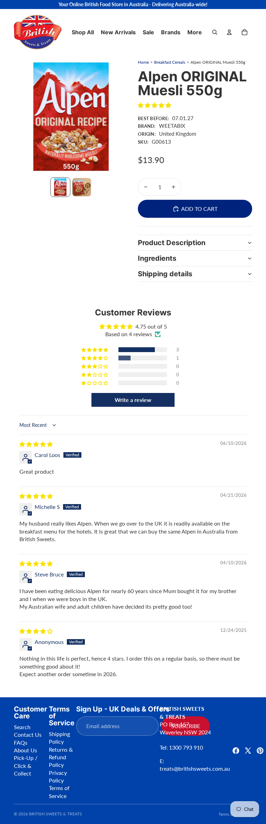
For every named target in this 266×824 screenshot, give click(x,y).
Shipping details (165, 274)
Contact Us (28, 734)
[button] (154, 105)
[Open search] (214, 32)
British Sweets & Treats (55, 813)
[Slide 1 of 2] (60, 187)
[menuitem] (194, 32)
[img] (36, 444)
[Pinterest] (260, 750)
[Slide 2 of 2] (81, 187)
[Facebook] (236, 750)
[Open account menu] (229, 32)
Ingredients (157, 258)
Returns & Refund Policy (61, 757)
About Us (25, 750)
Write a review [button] (133, 399)
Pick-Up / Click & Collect (25, 765)
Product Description (171, 243)
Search (22, 727)
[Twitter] (248, 750)
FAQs (20, 742)
